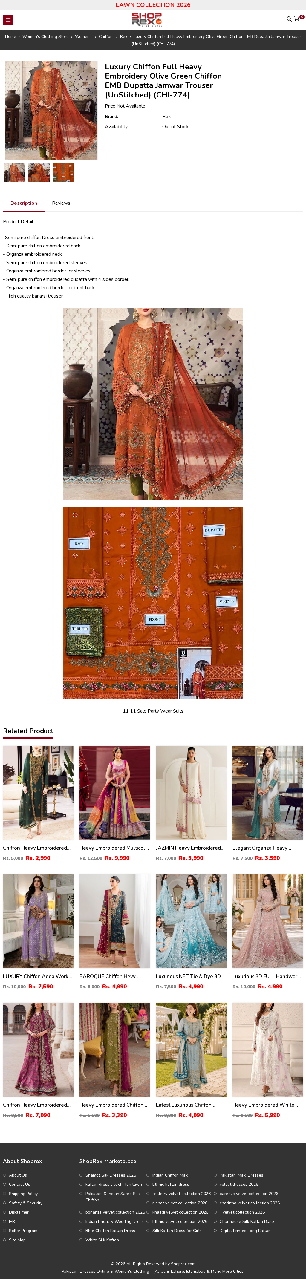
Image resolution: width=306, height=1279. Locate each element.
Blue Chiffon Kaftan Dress (110, 1231)
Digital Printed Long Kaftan (245, 1231)
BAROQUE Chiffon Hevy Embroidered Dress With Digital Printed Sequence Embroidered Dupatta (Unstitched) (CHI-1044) (108, 977)
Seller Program (23, 1231)
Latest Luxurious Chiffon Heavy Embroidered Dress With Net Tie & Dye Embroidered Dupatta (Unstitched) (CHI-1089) (186, 1105)
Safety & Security (25, 1203)
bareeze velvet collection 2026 (249, 1194)
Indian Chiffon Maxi (170, 1175)
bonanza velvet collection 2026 (115, 1212)
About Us (18, 1175)
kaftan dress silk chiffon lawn (113, 1184)
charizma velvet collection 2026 (250, 1203)
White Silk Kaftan (102, 1240)
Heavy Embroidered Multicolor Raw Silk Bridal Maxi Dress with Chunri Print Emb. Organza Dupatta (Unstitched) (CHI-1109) (114, 848)
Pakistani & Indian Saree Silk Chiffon (112, 1197)
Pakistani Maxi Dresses (241, 1175)
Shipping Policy (23, 1194)
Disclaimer (19, 1212)
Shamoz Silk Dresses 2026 (110, 1175)
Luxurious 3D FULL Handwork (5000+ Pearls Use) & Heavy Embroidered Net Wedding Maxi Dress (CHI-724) (266, 977)
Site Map (17, 1240)
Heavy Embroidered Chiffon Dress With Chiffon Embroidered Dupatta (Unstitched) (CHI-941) (111, 1105)
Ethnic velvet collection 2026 (179, 1221)
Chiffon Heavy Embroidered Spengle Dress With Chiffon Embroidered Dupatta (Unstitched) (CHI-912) (36, 848)
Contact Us (19, 1184)
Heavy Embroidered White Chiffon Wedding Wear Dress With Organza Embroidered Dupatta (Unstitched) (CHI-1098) (266, 1105)
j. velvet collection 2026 (242, 1212)
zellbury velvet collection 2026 (181, 1194)
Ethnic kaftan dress (170, 1184)
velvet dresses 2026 (239, 1184)
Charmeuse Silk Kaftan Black (247, 1221)
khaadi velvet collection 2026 (180, 1212)
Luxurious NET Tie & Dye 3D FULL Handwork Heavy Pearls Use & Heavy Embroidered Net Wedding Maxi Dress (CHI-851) (191, 977)
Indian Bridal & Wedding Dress (114, 1221)
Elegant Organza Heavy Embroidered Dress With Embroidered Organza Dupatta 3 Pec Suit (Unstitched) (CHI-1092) (267, 848)
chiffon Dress (40, 237)
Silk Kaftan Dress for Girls (177, 1231)
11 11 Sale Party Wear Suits (153, 711)
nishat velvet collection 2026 (179, 1203)
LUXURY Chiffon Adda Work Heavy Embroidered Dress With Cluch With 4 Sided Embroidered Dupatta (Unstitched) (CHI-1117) (35, 977)
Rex (166, 116)
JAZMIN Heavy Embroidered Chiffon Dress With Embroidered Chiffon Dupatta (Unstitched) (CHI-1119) (190, 848)
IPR (12, 1221)
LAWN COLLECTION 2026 (153, 5)
